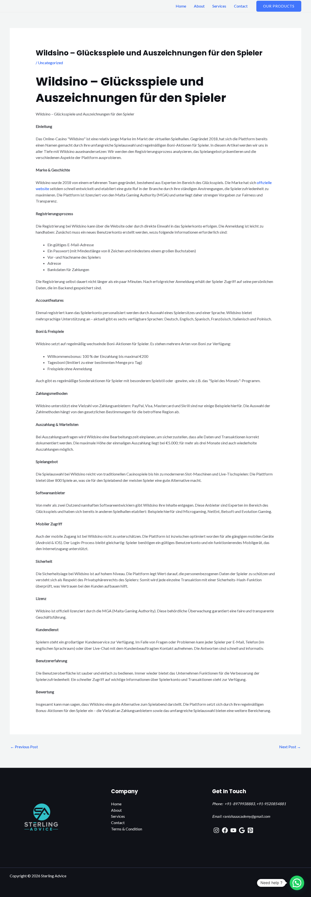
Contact (241, 6)
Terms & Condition (126, 829)
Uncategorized (50, 62)
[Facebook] (225, 830)
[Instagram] (216, 830)
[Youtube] (233, 830)
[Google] (242, 830)
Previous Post (24, 746)
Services (219, 6)
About (199, 6)
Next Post (290, 746)
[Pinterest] (250, 830)
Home (181, 6)
